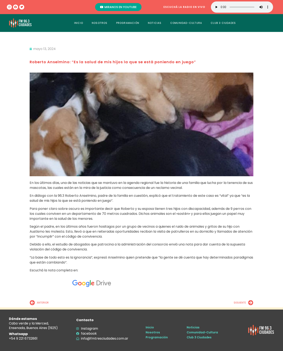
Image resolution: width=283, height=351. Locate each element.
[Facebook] (15, 7)
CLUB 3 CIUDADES (223, 23)
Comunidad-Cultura (202, 332)
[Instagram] (9, 7)
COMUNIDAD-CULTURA (186, 23)
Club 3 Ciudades (199, 337)
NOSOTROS (100, 23)
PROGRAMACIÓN (127, 23)
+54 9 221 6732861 (23, 338)
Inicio (150, 327)
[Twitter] (21, 7)
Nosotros (153, 332)
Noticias (193, 327)
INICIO (78, 23)
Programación (157, 337)
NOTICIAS (155, 23)
